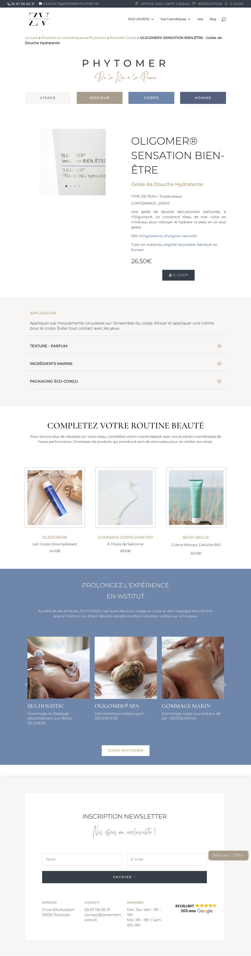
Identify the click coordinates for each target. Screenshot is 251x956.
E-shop (237, 4)
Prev (26, 684)
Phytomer (97, 38)
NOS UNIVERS (138, 19)
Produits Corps (123, 38)
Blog (213, 19)
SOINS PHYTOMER (125, 750)
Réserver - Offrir (228, 855)
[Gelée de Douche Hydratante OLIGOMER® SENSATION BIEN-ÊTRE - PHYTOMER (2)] (72, 194)
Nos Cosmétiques (173, 19)
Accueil (31, 38)
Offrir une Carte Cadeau (165, 4)
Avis (200, 19)
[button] (196, 908)
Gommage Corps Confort (125, 537)
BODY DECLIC (196, 537)
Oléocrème (54, 537)
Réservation (210, 4)
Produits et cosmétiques (63, 38)
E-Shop (180, 275)
